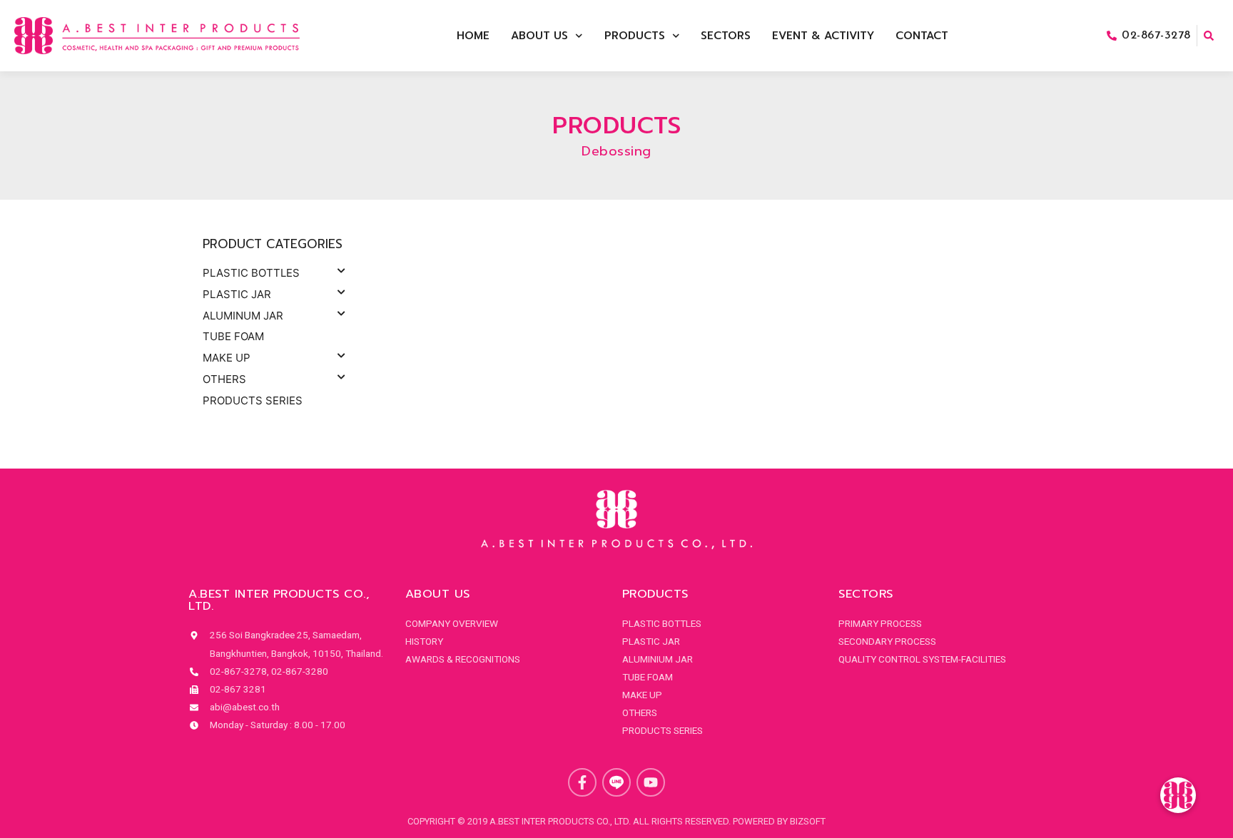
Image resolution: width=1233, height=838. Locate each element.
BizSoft (808, 821)
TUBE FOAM (233, 336)
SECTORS (726, 36)
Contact (921, 36)
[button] (1178, 795)
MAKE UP (226, 357)
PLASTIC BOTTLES (251, 273)
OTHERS (224, 379)
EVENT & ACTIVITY (823, 36)
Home (473, 36)
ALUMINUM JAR (243, 315)
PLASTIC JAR (237, 294)
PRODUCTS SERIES (253, 400)
